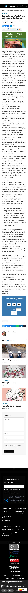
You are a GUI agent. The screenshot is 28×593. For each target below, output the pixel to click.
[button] (14, 469)
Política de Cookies (9, 578)
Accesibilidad (20, 578)
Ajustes (16, 590)
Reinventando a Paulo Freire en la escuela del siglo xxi (13, 17)
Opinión (5, 380)
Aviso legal (7, 575)
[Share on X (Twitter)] (3, 26)
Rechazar (10, 590)
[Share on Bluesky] (5, 26)
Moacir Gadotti (5, 21)
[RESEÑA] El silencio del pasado (12, 406)
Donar (14, 313)
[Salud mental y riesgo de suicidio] (14, 351)
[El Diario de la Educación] (14, 6)
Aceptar (4, 590)
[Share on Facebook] (8, 26)
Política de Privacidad (18, 575)
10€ (9, 305)
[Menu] (2, 6)
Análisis (5, 13)
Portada (3, 10)
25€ (14, 305)
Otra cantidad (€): (11, 310)
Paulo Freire (4, 321)
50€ (18, 305)
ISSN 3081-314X (6, 521)
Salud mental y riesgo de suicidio (12, 360)
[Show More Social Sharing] (13, 26)
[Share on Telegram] (11, 26)
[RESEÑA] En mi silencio (9, 383)
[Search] (26, 6)
